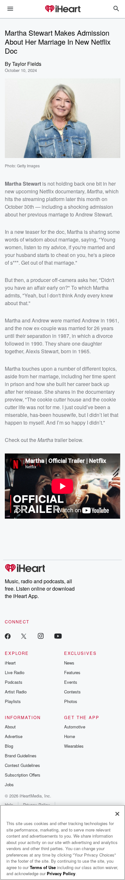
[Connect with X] (23, 636)
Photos (70, 701)
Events (70, 682)
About (10, 727)
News (69, 663)
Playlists (13, 701)
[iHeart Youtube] (58, 636)
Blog (9, 746)
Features (72, 672)
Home (69, 736)
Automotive (74, 727)
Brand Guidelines (21, 755)
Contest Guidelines (22, 765)
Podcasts (13, 682)
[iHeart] (62, 9)
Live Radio (14, 672)
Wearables (74, 746)
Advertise (13, 736)
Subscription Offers (22, 775)
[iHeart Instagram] (41, 636)
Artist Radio (16, 692)
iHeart (10, 663)
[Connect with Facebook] (8, 636)
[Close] (117, 814)
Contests (72, 692)
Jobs (9, 784)
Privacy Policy (61, 873)
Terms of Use (43, 867)
